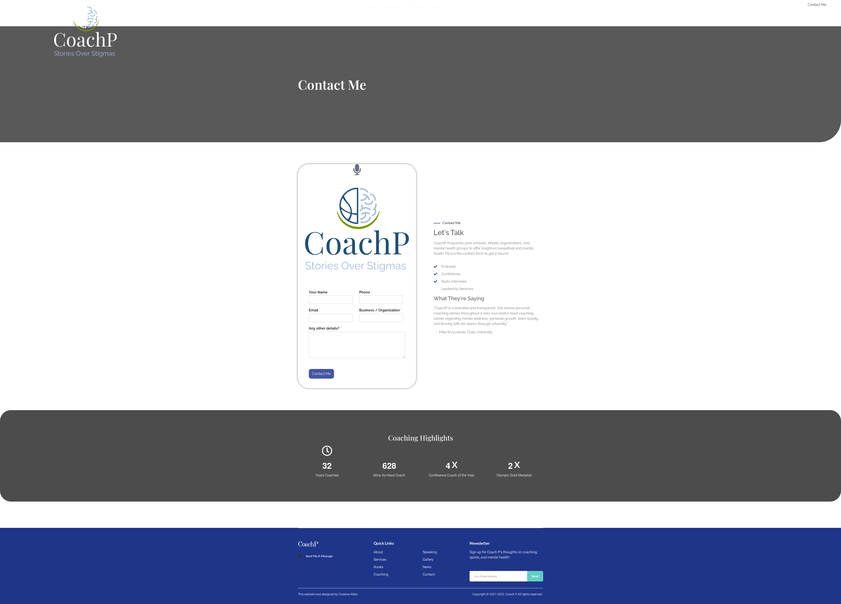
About (370, 7)
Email (314, 310)
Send (535, 576)
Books (416, 7)
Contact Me (321, 374)
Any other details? (325, 328)
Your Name (318, 292)
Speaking (393, 7)
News (436, 7)
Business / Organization (380, 310)
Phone (365, 292)
